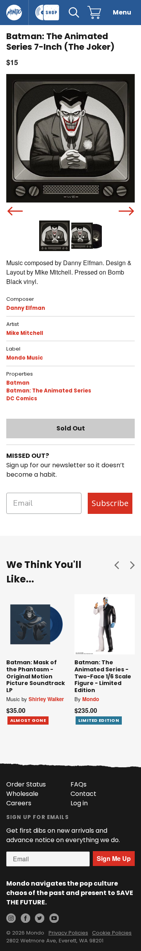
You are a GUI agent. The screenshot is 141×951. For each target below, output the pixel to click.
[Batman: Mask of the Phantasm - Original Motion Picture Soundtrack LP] (36, 624)
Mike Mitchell (24, 333)
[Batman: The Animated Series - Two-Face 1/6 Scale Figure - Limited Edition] (104, 624)
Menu (122, 12)
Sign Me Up (114, 858)
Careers (18, 803)
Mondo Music (24, 358)
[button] (117, 565)
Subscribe (110, 503)
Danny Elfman (25, 308)
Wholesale (22, 793)
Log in (79, 803)
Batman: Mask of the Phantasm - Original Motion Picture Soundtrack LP (35, 676)
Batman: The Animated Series (48, 390)
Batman (17, 383)
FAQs (78, 784)
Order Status (26, 784)
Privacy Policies (68, 933)
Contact (83, 793)
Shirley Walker (46, 699)
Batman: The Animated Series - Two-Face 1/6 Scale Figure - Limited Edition (102, 676)
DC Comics (21, 398)
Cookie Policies (112, 933)
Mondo (90, 699)
